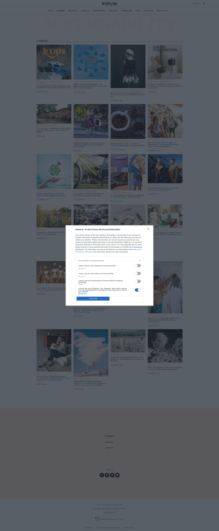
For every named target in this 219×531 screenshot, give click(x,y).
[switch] (138, 265)
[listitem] (109, 260)
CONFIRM (93, 299)
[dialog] (109, 265)
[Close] (149, 229)
